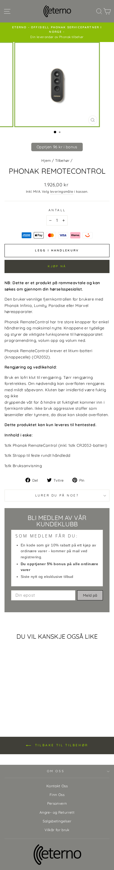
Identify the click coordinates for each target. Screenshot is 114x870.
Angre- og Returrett (57, 812)
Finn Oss (57, 794)
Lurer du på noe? (57, 495)
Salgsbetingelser (57, 821)
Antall (57, 210)
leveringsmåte (61, 191)
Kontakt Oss (57, 786)
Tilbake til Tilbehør (60, 745)
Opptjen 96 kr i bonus (57, 146)
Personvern (57, 803)
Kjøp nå (57, 266)
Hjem (46, 160)
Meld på (90, 595)
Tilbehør (62, 160)
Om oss (55, 771)
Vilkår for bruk (57, 829)
